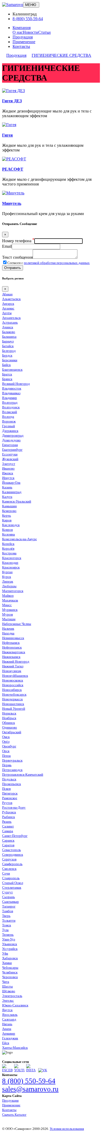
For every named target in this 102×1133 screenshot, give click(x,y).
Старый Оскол (12, 883)
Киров (7, 520)
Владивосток (11, 388)
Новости (30, 32)
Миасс (7, 605)
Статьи (44, 32)
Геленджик (10, 1038)
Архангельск (11, 318)
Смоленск (9, 869)
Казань (7, 487)
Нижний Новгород (15, 661)
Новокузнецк (11, 671)
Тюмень (8, 935)
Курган (7, 572)
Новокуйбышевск (15, 676)
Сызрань (8, 897)
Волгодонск (11, 407)
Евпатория (10, 445)
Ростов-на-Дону (14, 807)
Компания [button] (22, 27)
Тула (5, 930)
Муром (7, 614)
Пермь (7, 765)
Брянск (7, 379)
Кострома (9, 553)
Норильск (9, 713)
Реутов (7, 803)
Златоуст (8, 464)
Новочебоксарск (14, 694)
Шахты (7, 986)
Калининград (11, 492)
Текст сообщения (17, 257)
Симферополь (12, 864)
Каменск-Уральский (16, 501)
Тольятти (8, 920)
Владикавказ (11, 393)
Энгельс (8, 1000)
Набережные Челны (16, 624)
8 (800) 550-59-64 (28, 18)
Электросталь (12, 996)
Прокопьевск (11, 784)
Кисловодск (11, 525)
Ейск (5, 1043)
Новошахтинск (13, 704)
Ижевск (7, 473)
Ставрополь (11, 878)
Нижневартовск (13, 652)
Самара (7, 831)
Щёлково (8, 991)
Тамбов (7, 911)
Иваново (8, 468)
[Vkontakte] (42, 1070)
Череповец (10, 977)
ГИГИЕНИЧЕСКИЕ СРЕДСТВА (61, 55)
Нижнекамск (11, 657)
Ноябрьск (9, 718)
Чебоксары (10, 967)
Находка (8, 633)
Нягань (7, 1024)
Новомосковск (12, 680)
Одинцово (9, 727)
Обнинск (8, 723)
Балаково (8, 332)
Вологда (8, 417)
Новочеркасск (12, 699)
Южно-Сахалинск (15, 1005)
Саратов (8, 845)
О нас (18, 32)
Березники (9, 360)
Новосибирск (12, 690)
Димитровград (13, 435)
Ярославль (10, 1015)
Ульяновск (9, 944)
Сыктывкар (10, 902)
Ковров (7, 530)
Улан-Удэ (8, 939)
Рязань (7, 822)
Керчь (6, 515)
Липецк (7, 581)
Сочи (6, 873)
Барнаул (8, 341)
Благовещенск (12, 369)
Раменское (9, 798)
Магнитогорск (12, 591)
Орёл (5, 741)
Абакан (7, 294)
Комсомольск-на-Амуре (19, 539)
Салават (8, 826)
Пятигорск (10, 793)
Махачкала (10, 600)
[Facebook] (7, 1070)
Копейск (8, 544)
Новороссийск (12, 685)
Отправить (12, 268)
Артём (7, 313)
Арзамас (8, 308)
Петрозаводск (12, 770)
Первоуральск (12, 760)
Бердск (7, 355)
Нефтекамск (11, 643)
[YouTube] (19, 1070)
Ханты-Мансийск (15, 1048)
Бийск (6, 365)
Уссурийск (10, 949)
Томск (6, 925)
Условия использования (67, 1129)
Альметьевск (11, 299)
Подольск (9, 779)
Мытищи (8, 619)
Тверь (6, 916)
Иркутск (8, 478)
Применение (24, 42)
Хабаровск (10, 958)
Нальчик (8, 628)
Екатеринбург (12, 450)
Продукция (23, 37)
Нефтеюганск (12, 647)
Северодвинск (12, 854)
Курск (6, 577)
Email (7, 246)
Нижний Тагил (12, 666)
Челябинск (10, 972)
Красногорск (11, 558)
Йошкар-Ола (11, 482)
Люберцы (9, 586)
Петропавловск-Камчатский (22, 774)
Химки (7, 963)
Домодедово (11, 440)
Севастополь (11, 850)
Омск (6, 737)
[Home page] (12, 4)
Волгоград (10, 402)
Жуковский (10, 459)
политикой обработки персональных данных (57, 263)
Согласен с (48, 263)
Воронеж (9, 421)
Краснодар (10, 563)
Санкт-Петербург (14, 836)
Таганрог (8, 906)
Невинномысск (13, 638)
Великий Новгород (16, 384)
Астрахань (10, 322)
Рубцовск (9, 812)
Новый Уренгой (13, 709)
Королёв (8, 548)
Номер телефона (18, 241)
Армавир (8, 1033)
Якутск (7, 1010)
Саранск (8, 840)
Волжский (9, 412)
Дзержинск (10, 431)
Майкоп (8, 595)
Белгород (9, 351)
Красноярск (11, 567)
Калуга (7, 497)
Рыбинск (8, 817)
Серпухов (9, 859)
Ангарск (8, 304)
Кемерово (9, 511)
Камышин (9, 506)
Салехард (9, 1019)
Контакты (21, 46)
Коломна (8, 534)
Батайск (8, 346)
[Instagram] (31, 1070)
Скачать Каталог (14, 1115)
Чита (5, 982)
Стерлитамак (11, 887)
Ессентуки (10, 454)
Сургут (7, 892)
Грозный (8, 426)
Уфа (5, 953)
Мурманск (10, 610)
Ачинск (7, 327)
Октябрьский (11, 732)
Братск (7, 374)
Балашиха (9, 337)
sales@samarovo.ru (30, 1089)
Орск (5, 751)
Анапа (6, 1029)
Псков (6, 789)
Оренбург (9, 746)
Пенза (6, 756)
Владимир (9, 398)
